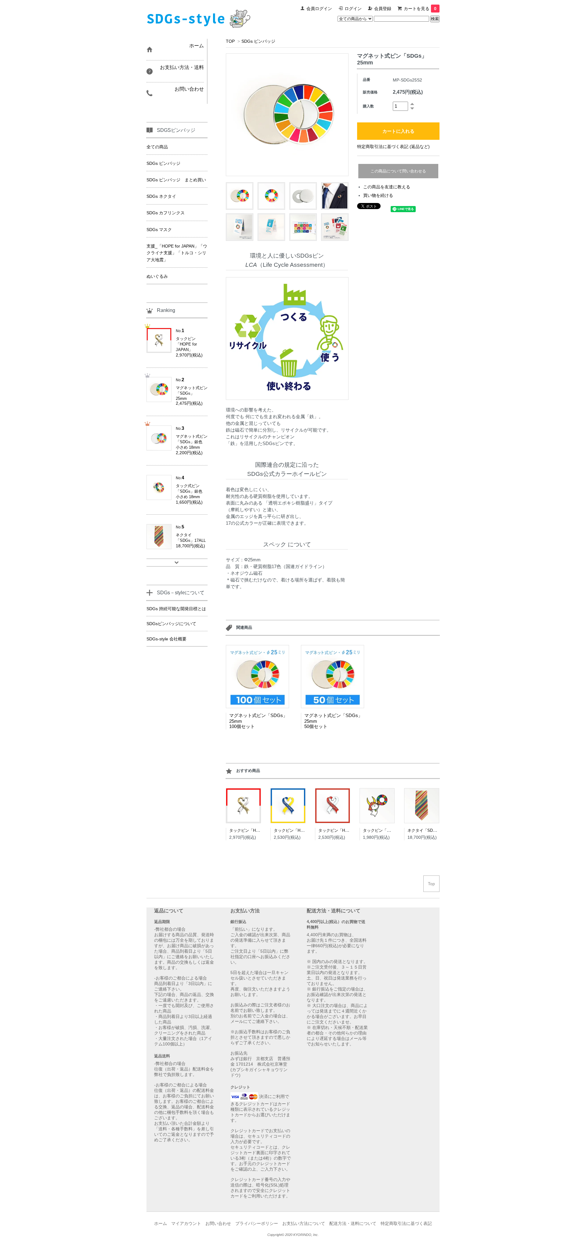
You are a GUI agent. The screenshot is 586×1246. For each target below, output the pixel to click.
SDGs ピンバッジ (258, 41)
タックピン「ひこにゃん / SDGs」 (394, 830)
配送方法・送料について (352, 1223)
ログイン (353, 8)
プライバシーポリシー (256, 1223)
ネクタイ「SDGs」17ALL (430, 830)
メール (236, 1021)
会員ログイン (319, 8)
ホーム (160, 1223)
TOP (230, 41)
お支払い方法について (303, 1223)
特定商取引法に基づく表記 (406, 1223)
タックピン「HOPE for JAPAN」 (258, 830)
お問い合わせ (218, 1223)
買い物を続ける (378, 195)
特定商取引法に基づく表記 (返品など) (393, 146)
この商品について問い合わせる (398, 171)
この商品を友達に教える (386, 186)
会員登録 (382, 8)
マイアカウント (186, 1223)
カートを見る (420, 8)
